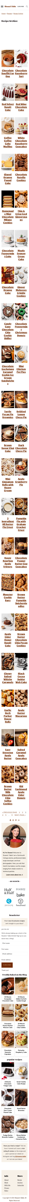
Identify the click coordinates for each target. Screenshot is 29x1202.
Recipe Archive (18, 14)
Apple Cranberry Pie (21, 481)
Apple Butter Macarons (21, 713)
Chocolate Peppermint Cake (7, 253)
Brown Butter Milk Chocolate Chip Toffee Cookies (8, 795)
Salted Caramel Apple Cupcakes (21, 754)
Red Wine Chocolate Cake (21, 106)
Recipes (9, 14)
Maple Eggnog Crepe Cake (21, 255)
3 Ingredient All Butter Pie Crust (8, 522)
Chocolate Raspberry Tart (21, 73)
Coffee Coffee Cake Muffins (7, 142)
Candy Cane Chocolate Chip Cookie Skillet (8, 331)
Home (3, 14)
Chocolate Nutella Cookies (21, 177)
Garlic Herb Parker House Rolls (8, 716)
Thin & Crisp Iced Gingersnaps (21, 215)
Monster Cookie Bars (8, 597)
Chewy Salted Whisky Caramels (7, 677)
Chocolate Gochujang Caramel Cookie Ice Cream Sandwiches (7, 375)
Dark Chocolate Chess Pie (21, 448)
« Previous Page (9, 812)
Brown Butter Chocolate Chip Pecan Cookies (21, 639)
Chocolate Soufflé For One (7, 73)
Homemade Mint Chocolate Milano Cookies (8, 216)
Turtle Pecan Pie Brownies (7, 414)
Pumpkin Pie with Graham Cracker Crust (21, 524)
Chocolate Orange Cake (8, 290)
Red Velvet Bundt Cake (8, 106)
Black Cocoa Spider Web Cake (21, 677)
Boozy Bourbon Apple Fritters (8, 562)
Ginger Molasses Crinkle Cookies (21, 291)
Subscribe (20, 1185)
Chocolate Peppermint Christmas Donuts (21, 329)
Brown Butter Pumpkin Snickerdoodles (21, 600)
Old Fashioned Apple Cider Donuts (21, 792)
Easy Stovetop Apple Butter (8, 754)
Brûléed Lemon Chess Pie (21, 414)
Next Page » (20, 815)
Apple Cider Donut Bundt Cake (7, 639)
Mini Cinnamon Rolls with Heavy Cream (8, 484)
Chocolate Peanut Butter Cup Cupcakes (21, 562)
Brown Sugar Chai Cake (7, 448)
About (6, 1180)
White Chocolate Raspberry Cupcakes (21, 142)
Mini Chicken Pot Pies (21, 369)
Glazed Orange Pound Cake (7, 178)
